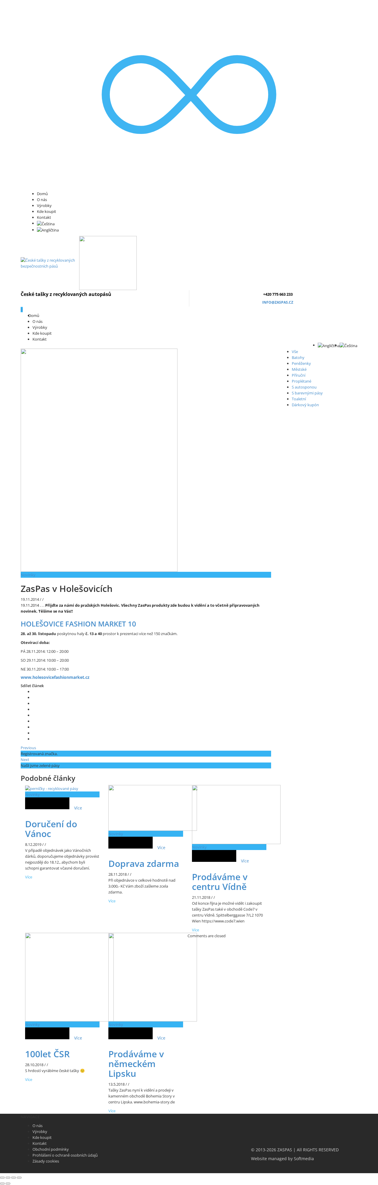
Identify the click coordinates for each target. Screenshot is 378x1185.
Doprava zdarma (143, 863)
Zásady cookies (45, 1161)
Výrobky (44, 205)
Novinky (28, 574)
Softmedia (304, 1158)
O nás (42, 199)
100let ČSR (47, 1054)
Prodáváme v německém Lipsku (136, 1063)
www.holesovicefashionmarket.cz (55, 677)
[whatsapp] (33, 733)
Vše (295, 351)
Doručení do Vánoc (51, 829)
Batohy (298, 357)
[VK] (33, 703)
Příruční (298, 375)
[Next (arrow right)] (8, 1183)
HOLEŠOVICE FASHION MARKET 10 (78, 624)
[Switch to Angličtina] (48, 229)
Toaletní (299, 399)
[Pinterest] (33, 709)
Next (25, 759)
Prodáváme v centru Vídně (219, 882)
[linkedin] (33, 727)
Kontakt (44, 217)
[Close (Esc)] (2, 1177)
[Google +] (33, 715)
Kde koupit (46, 211)
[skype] (33, 739)
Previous (28, 747)
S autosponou (304, 387)
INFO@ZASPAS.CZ (277, 302)
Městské (299, 369)
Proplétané (301, 381)
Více (78, 808)
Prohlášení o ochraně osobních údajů (65, 1155)
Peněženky (301, 363)
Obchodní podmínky (50, 1149)
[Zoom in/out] (19, 1177)
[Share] (8, 1177)
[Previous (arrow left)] (2, 1183)
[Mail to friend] (33, 721)
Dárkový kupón (305, 404)
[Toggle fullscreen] (13, 1177)
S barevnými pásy (307, 393)
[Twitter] (33, 691)
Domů (42, 193)
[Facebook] (33, 697)
